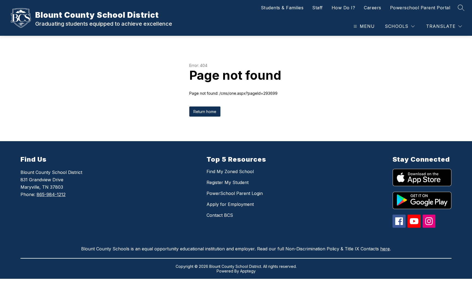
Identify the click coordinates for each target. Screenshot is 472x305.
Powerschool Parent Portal (420, 7)
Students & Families (282, 7)
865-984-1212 (51, 194)
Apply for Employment (230, 204)
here (385, 248)
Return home (204, 111)
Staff (317, 7)
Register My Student (227, 182)
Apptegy (248, 271)
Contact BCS (219, 215)
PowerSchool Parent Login (234, 193)
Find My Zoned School (230, 171)
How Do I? (343, 7)
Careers (372, 7)
